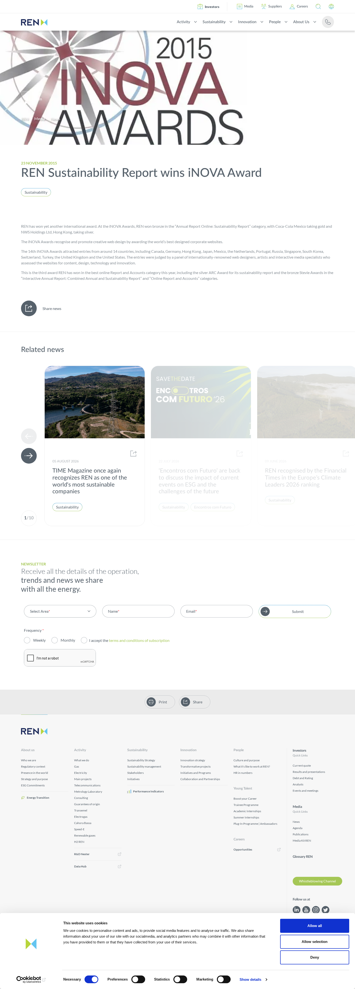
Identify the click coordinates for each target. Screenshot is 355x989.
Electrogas (80, 816)
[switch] (138, 979)
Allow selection (314, 942)
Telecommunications (87, 785)
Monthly (68, 640)
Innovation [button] (247, 22)
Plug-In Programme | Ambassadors (255, 823)
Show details (250, 979)
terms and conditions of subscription (139, 640)
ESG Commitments (33, 785)
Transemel (80, 810)
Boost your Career (245, 798)
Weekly (39, 640)
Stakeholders (135, 773)
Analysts (298, 784)
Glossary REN (303, 857)
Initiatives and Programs (195, 773)
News (55, 118)
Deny (314, 957)
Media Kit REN (302, 840)
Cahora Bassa (82, 823)
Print (163, 702)
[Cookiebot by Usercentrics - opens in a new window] (31, 979)
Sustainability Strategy (141, 760)
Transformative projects (195, 766)
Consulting (81, 798)
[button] (318, 6)
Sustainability (36, 192)
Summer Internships (246, 817)
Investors (212, 7)
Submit (298, 611)
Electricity (80, 773)
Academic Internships (247, 811)
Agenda (297, 828)
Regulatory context (33, 766)
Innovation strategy (192, 760)
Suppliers (275, 6)
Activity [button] (183, 22)
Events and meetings (305, 790)
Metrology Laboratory (88, 791)
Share (197, 702)
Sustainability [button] (214, 22)
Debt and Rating (303, 778)
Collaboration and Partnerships (200, 779)
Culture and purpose (247, 760)
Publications (300, 834)
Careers (302, 6)
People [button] (275, 22)
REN (24, 118)
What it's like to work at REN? (252, 766)
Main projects (83, 779)
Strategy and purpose (34, 779)
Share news (52, 308)
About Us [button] (301, 22)
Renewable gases (84, 835)
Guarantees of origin (87, 804)
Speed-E (79, 829)
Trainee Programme (246, 805)
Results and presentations (309, 772)
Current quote (302, 765)
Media (248, 6)
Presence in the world (34, 773)
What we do (81, 760)
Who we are (28, 760)
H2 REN (79, 842)
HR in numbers (243, 773)
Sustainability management (144, 766)
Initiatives (133, 779)
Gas (76, 766)
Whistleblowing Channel (317, 881)
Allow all (314, 926)
